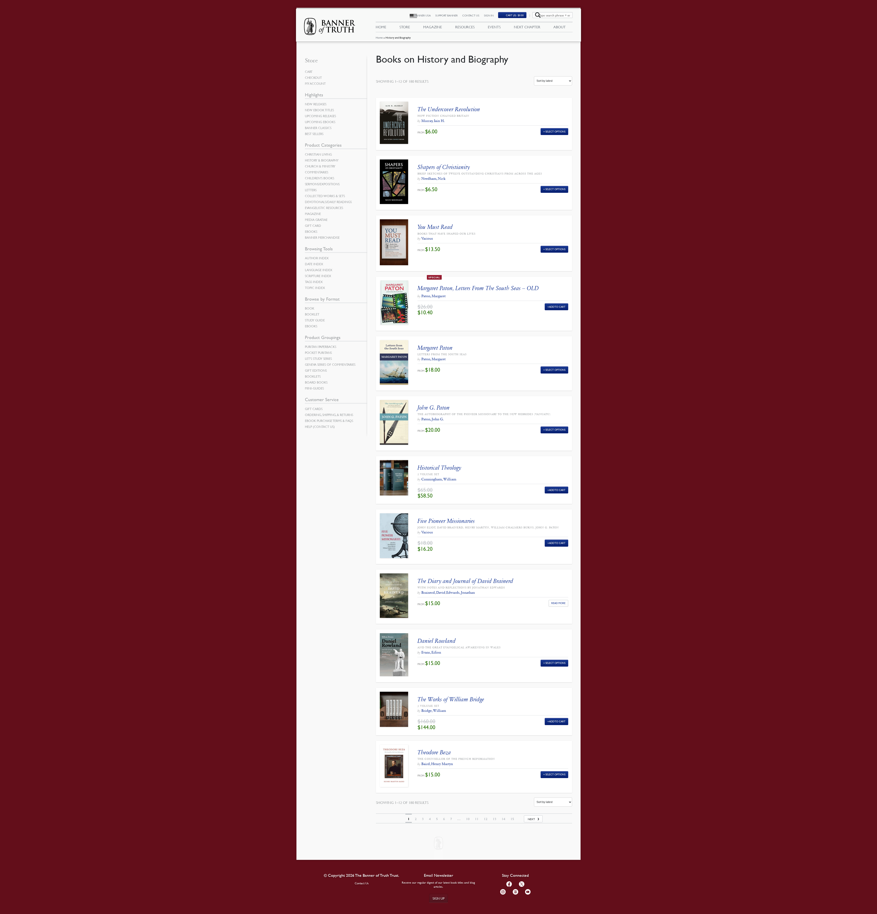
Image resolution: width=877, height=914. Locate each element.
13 (494, 819)
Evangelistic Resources (324, 207)
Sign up (438, 898)
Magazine (432, 27)
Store (404, 27)
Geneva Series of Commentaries (330, 364)
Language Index (318, 270)
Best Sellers (314, 133)
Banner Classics (318, 128)
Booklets (313, 376)
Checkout (313, 77)
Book (309, 308)
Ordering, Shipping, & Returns (329, 414)
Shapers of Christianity (443, 167)
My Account (315, 83)
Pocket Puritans (318, 352)
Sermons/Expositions (322, 184)
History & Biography (321, 160)
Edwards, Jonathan (460, 592)
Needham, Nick (433, 178)
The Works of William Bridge (450, 699)
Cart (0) (515, 15)
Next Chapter (527, 27)
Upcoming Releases (320, 116)
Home (379, 37)
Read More (558, 603)
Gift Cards (313, 409)
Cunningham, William (438, 479)
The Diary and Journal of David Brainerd (465, 581)
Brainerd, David (433, 592)
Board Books (316, 382)
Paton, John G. (432, 419)
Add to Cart (557, 306)
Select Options (555, 131)
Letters (311, 190)
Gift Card (313, 225)
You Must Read (435, 226)
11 (476, 819)
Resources (465, 27)
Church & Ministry (320, 166)
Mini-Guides (314, 388)
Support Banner (446, 15)
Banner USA (422, 15)
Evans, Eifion (431, 652)
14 (503, 819)
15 (512, 819)
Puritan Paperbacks (320, 346)
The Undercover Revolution (448, 109)
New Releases (315, 104)
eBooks (311, 231)
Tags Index (314, 281)
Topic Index (315, 287)
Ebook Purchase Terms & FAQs (329, 420)
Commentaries (316, 172)
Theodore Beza (434, 752)
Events (494, 27)
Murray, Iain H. (433, 121)
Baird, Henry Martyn (437, 764)
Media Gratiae (316, 219)
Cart (308, 71)
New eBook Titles (319, 110)
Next (531, 819)
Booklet (312, 314)
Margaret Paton (435, 347)
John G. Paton (433, 407)
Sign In (489, 15)
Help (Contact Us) (320, 426)
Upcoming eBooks (320, 122)
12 (485, 819)
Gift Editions (316, 370)
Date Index (314, 264)
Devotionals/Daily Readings (328, 202)
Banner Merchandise (322, 237)
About (559, 27)
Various (427, 238)
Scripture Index (318, 276)
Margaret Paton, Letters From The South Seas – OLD (478, 288)
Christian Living (318, 154)
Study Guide (315, 320)
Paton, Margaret (433, 296)
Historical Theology (439, 467)
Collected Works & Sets (325, 196)
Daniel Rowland (436, 640)
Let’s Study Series (318, 358)
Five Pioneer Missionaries (446, 521)
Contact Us (470, 15)
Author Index (317, 258)
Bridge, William (433, 710)
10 (468, 819)
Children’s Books (319, 178)
